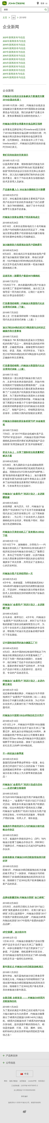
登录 (42, 3)
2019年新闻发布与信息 (14, 44)
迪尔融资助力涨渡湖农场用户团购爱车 (22, 244)
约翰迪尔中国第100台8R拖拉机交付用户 (23, 715)
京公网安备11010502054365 (24, 1090)
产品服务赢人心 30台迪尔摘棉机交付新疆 (24, 189)
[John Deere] (15, 3)
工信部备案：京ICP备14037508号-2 (24, 1085)
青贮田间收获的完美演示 (15, 154)
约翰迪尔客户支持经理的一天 (18, 573)
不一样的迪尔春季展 (13, 753)
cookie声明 (32, 1081)
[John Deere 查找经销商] (38, 3)
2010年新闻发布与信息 (14, 77)
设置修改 (23, 1081)
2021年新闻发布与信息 (14, 37)
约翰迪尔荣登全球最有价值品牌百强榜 (22, 123)
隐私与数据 (13, 1081)
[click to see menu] (46, 3)
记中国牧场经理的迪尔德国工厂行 (20, 642)
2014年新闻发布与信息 (14, 62)
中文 (26, 1073)
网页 (5, 1081)
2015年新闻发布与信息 (14, 59)
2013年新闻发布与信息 (14, 66)
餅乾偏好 (24, 1096)
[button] (24, 1111)
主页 (5, 17)
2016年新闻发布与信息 (14, 55)
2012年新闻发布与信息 (14, 70)
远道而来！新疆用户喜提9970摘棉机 (21, 275)
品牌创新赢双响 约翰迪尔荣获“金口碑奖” (24, 897)
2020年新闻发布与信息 (14, 41)
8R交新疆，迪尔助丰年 (14, 932)
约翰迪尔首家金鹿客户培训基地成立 (21, 217)
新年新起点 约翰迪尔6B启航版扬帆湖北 (23, 966)
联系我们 (41, 1081)
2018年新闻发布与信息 (14, 48)
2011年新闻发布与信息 (14, 73)
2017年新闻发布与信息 (14, 51)
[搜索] (45, 9)
